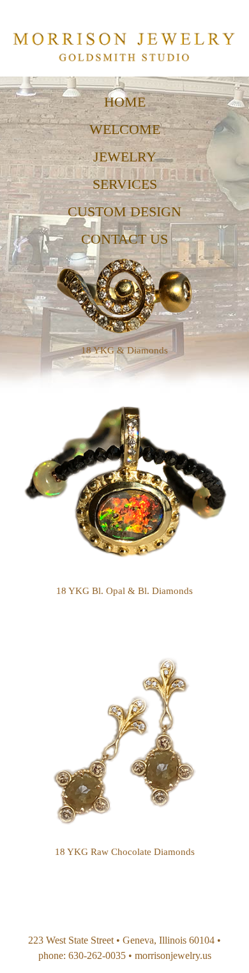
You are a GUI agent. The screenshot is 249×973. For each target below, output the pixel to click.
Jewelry (124, 157)
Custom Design (124, 211)
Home (125, 102)
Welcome (124, 129)
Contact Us (124, 239)
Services (125, 184)
